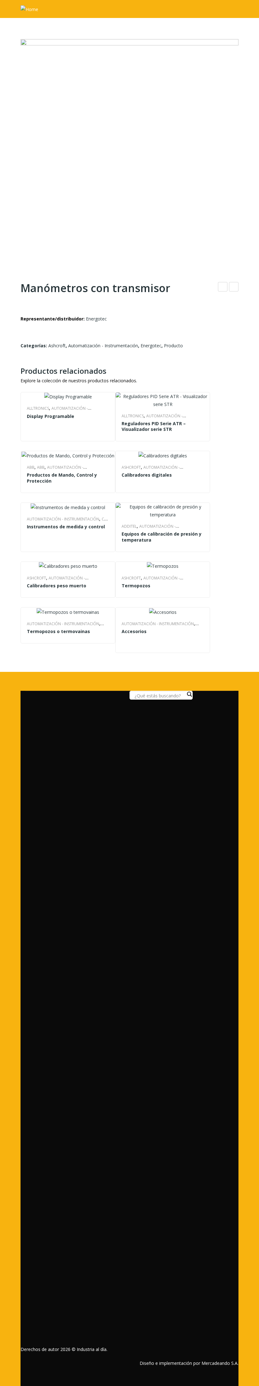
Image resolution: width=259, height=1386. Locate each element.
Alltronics (38, 408)
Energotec (96, 319)
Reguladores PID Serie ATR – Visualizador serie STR (154, 426)
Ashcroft (57, 346)
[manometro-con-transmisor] (129, 148)
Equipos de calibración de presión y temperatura (162, 537)
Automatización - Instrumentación (103, 346)
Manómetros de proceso (233, 287)
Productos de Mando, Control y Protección (62, 478)
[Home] (29, 9)
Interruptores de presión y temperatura (222, 287)
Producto (173, 346)
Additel (129, 526)
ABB (30, 467)
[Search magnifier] (189, 694)
